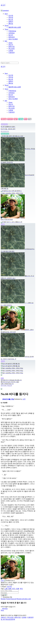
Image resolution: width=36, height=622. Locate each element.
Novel (6, 25)
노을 (5, 588)
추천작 (10, 17)
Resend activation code (24, 599)
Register (3, 599)
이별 (17, 588)
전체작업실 (12, 31)
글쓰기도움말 (13, 39)
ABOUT (3, 617)
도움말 (10, 50)
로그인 (3, 5)
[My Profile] (3, 3)
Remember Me (7, 597)
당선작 (10, 15)
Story (6, 14)
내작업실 (11, 33)
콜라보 (10, 23)
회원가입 (11, 46)
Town (6, 29)
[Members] (4, 3)
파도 (21, 588)
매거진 (10, 35)
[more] (10, 133)
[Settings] (6, 3)
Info (6, 41)
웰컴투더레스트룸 (14, 27)
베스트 (10, 19)
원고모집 (11, 48)
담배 (9, 588)
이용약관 (11, 52)
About (10, 43)
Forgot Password (11, 599)
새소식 (10, 44)
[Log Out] (1, 9)
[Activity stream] (1, 3)
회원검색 (11, 37)
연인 (13, 588)
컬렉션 (10, 21)
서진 (24, 399)
